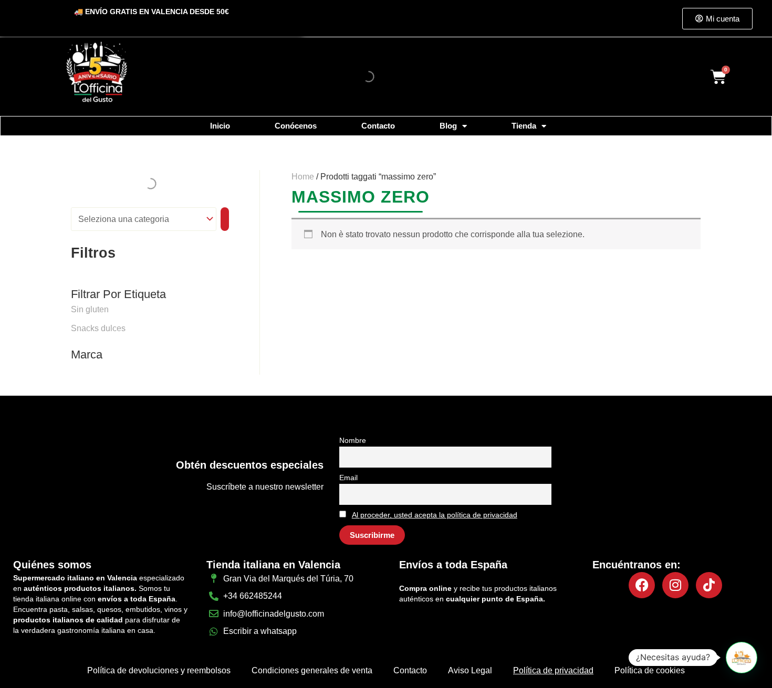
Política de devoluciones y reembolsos (159, 670)
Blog (448, 125)
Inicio (220, 125)
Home (302, 176)
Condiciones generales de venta (312, 670)
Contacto (378, 125)
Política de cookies (649, 670)
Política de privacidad (553, 670)
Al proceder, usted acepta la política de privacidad (434, 515)
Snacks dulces (98, 328)
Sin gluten (90, 309)
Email (348, 477)
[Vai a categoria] (225, 219)
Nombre (352, 440)
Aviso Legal (470, 670)
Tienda (524, 125)
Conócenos (296, 125)
